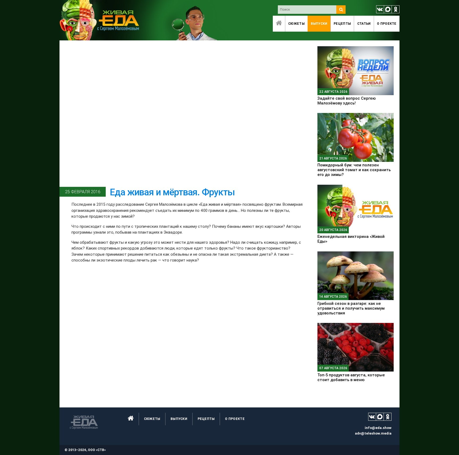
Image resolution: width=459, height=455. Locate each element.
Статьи (364, 24)
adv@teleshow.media (373, 433)
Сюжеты (296, 24)
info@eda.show (378, 427)
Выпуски (319, 24)
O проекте (387, 24)
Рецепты (342, 24)
